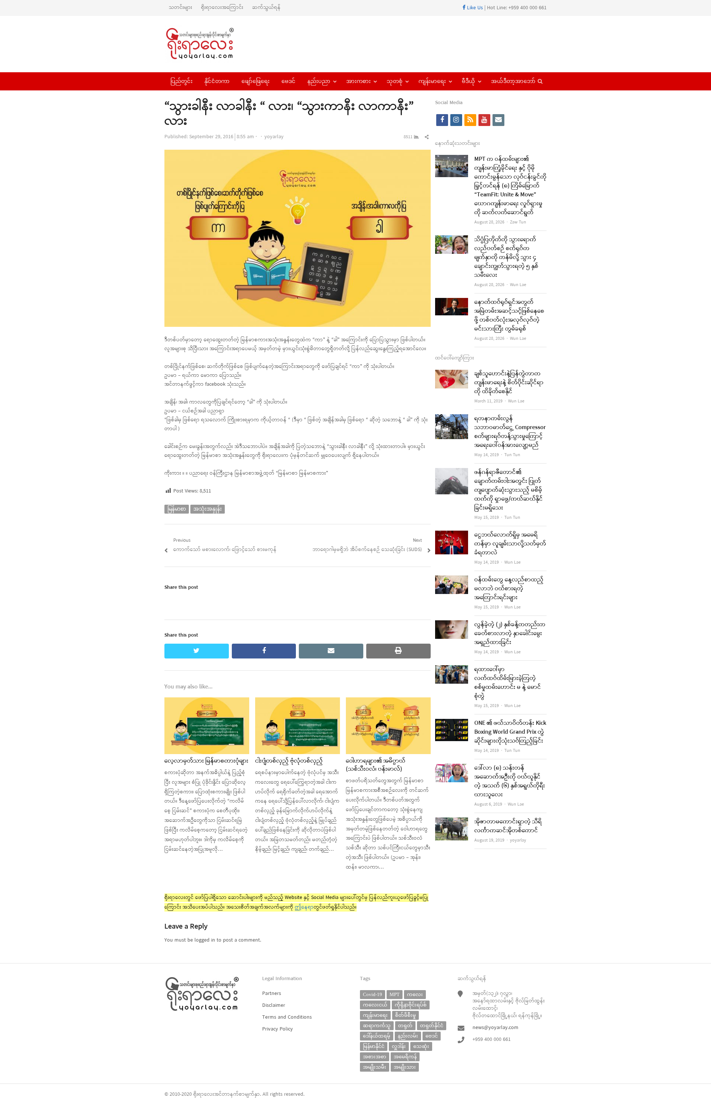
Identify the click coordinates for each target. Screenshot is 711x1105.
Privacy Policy (277, 1029)
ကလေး (415, 994)
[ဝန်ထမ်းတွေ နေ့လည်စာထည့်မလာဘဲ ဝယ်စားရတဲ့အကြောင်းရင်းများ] (451, 580)
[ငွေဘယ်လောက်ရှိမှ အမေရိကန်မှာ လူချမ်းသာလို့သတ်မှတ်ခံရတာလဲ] (451, 535)
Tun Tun (512, 455)
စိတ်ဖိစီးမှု (405, 1015)
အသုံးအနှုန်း (207, 509)
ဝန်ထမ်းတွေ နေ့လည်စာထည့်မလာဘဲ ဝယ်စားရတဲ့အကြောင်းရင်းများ (509, 589)
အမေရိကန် (405, 1056)
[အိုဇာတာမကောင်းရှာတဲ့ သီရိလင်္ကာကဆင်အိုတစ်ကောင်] (451, 822)
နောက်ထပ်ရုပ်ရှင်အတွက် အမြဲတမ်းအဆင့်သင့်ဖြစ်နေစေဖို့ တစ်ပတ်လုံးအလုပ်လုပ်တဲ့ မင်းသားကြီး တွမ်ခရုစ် (509, 316)
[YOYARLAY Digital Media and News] (209, 44)
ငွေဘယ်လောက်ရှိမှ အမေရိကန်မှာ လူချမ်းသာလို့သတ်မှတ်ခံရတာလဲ (510, 544)
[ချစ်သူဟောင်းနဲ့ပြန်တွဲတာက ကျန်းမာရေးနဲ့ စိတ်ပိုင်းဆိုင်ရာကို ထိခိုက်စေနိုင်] (451, 374)
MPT (395, 994)
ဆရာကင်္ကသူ (377, 1025)
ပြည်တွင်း (181, 81)
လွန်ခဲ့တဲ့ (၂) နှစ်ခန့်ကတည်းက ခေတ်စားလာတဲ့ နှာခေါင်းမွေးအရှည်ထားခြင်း (509, 633)
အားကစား (358, 81)
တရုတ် (405, 1025)
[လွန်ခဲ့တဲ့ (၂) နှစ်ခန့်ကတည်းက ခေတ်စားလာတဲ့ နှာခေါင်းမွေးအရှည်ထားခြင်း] (451, 625)
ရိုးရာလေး (203, 1094)
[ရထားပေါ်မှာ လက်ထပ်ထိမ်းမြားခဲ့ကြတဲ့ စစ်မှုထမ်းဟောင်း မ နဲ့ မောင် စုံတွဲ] (451, 670)
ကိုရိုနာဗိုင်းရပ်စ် (411, 1005)
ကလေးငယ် (375, 1005)
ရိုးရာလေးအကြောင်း (222, 7)
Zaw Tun (518, 222)
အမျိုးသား (405, 1067)
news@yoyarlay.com (495, 1027)
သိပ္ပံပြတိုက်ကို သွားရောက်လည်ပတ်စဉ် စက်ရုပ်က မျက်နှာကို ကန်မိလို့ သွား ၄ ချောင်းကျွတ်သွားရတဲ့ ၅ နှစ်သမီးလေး (506, 257)
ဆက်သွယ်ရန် (266, 7)
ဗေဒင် (288, 81)
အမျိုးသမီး (374, 1067)
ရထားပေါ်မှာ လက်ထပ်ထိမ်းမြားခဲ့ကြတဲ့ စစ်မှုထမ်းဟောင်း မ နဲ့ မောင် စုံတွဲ (507, 683)
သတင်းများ (180, 7)
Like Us (474, 8)
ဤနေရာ (304, 907)
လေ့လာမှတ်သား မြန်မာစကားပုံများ (206, 761)
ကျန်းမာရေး (432, 81)
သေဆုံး (421, 1046)
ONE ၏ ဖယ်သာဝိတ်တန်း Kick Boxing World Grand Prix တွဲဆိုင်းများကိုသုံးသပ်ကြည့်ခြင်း (510, 732)
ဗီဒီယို (468, 81)
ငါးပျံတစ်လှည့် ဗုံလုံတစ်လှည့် (289, 761)
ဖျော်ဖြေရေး (255, 81)
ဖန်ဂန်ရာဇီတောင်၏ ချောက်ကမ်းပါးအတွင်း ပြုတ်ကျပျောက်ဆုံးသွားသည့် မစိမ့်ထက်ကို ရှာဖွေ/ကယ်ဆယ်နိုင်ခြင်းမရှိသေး (508, 490)
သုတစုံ (395, 81)
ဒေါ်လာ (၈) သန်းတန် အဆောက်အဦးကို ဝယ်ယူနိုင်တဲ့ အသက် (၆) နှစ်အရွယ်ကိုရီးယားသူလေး (509, 781)
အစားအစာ (374, 1056)
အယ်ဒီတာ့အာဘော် (513, 81)
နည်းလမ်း (408, 1036)
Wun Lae (518, 285)
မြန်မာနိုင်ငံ (373, 1046)
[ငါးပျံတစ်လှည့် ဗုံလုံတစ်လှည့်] (297, 702)
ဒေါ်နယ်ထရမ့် (376, 1036)
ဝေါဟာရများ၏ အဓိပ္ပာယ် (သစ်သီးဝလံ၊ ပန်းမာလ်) (375, 765)
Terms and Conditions (287, 1017)
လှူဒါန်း (399, 1046)
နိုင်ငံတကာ (217, 81)
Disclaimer (273, 1005)
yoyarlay (274, 137)
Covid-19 (372, 994)
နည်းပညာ (318, 81)
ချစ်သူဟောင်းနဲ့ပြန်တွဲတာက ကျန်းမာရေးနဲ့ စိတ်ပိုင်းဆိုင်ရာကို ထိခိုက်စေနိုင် (509, 382)
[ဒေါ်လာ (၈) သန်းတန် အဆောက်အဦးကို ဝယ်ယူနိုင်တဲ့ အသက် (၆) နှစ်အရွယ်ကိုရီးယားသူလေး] (451, 768)
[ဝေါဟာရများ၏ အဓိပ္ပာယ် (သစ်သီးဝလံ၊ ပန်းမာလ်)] (388, 702)
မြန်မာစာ (176, 509)
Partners (271, 993)
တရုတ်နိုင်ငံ (431, 1025)
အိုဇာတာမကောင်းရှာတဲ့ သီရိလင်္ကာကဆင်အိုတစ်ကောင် (508, 826)
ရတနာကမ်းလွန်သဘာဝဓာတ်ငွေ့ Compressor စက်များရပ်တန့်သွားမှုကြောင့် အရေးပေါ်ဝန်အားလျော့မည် (510, 432)
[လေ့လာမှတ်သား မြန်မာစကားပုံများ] (206, 702)
